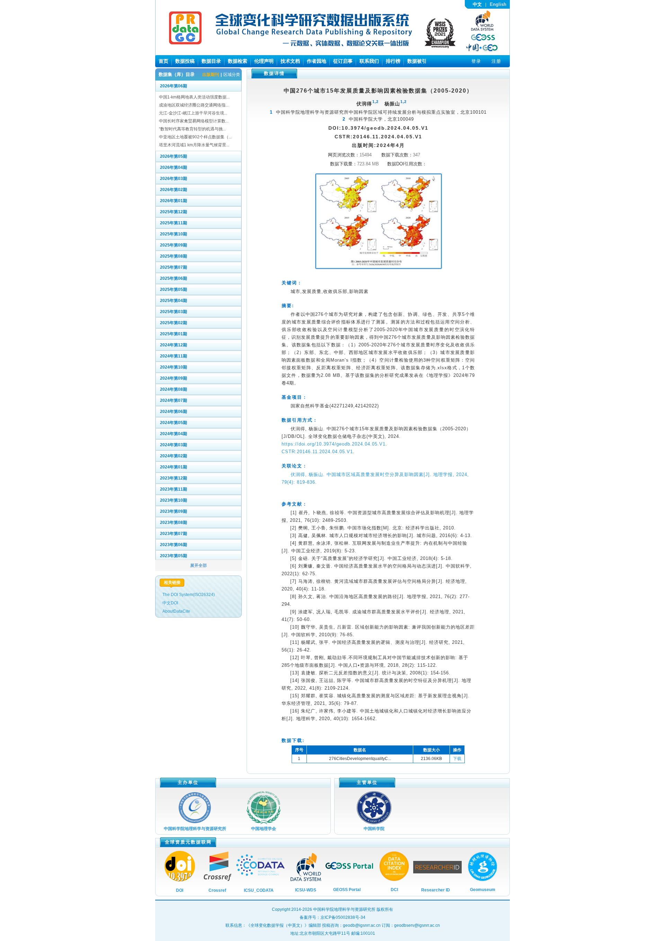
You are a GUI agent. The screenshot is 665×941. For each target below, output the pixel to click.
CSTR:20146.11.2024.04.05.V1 (317, 451)
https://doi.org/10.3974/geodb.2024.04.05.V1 (333, 444)
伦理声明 (264, 61)
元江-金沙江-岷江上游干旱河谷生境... (193, 113)
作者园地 (316, 61)
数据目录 (211, 61)
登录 (476, 61)
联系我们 (369, 61)
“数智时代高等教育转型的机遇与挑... (192, 129)
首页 (163, 61)
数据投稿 (185, 61)
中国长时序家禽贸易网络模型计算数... (194, 121)
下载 (457, 758)
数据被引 (417, 61)
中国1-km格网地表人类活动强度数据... (194, 97)
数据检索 (237, 61)
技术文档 (290, 61)
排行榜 (393, 61)
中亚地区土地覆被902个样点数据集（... (195, 137)
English (498, 4)
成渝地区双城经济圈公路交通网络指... (194, 105)
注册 (496, 61)
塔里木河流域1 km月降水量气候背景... (194, 145)
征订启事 (343, 61)
